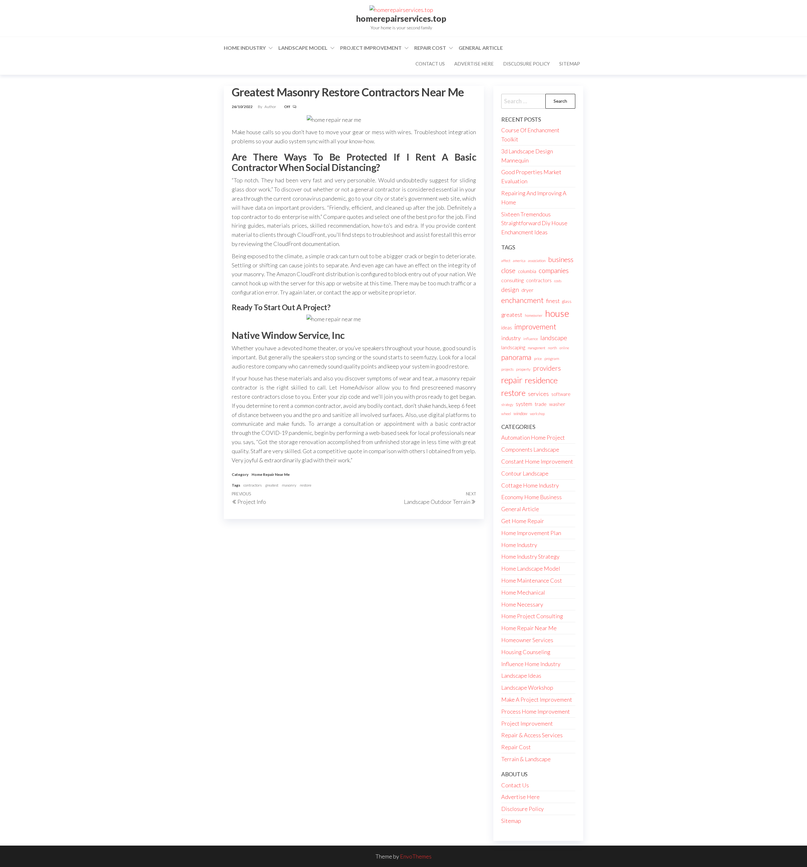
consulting (512, 280)
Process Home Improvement (535, 711)
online (564, 348)
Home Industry (245, 48)
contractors (252, 485)
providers (547, 368)
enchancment (522, 300)
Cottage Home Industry (530, 485)
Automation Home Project (533, 437)
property (523, 369)
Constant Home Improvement (537, 461)
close (508, 270)
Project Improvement (371, 48)
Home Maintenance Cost (531, 580)
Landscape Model (303, 48)
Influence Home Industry (530, 663)
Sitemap (569, 63)
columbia (527, 271)
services (538, 393)
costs (557, 280)
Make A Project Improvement (536, 699)
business (560, 259)
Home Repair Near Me (271, 474)
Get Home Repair (522, 520)
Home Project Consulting (532, 616)
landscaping (513, 347)
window (520, 413)
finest (553, 301)
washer (557, 404)
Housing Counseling (525, 651)
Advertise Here (474, 63)
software (561, 394)
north (552, 347)
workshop (537, 414)
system (524, 404)
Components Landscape (530, 449)
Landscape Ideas (521, 675)
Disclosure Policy (526, 63)
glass (567, 301)
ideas (506, 327)
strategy (507, 404)
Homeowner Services (527, 639)
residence (541, 380)
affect (505, 260)
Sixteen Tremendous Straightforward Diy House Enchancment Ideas (534, 223)
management (536, 348)
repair (511, 380)
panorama (516, 357)
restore (305, 485)
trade (541, 404)
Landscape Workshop (527, 687)
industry (511, 338)
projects (507, 369)
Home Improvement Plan (531, 532)
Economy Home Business (531, 496)
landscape (553, 337)
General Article (481, 48)
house (557, 313)
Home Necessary (522, 604)
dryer (527, 290)
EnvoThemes (416, 856)
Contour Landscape (525, 473)
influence (530, 339)
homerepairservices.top (401, 19)
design (510, 289)
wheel (506, 413)
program (551, 358)
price (538, 358)
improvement (535, 326)
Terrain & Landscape (526, 759)
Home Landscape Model (530, 568)
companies (554, 270)
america (519, 260)
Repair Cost (430, 48)
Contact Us (430, 63)
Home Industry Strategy (530, 556)
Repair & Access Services (532, 735)
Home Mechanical (523, 592)
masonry (289, 485)
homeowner (534, 315)
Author (270, 106)
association (537, 260)
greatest (271, 485)
